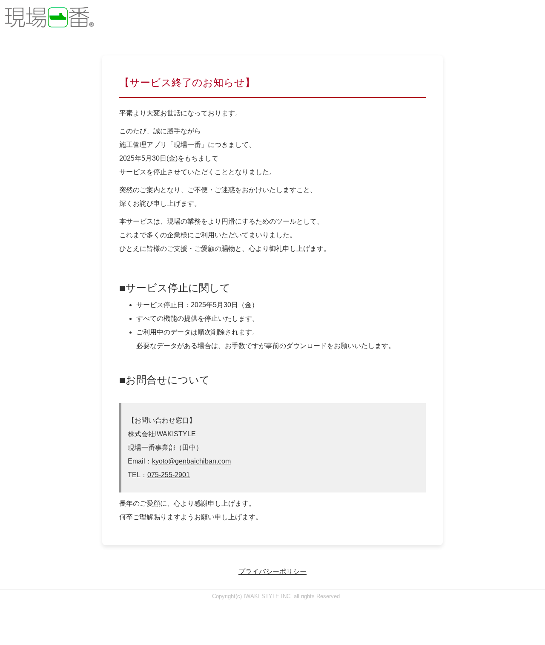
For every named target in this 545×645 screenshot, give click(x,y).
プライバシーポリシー (272, 571)
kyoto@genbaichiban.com (191, 461)
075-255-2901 (168, 474)
